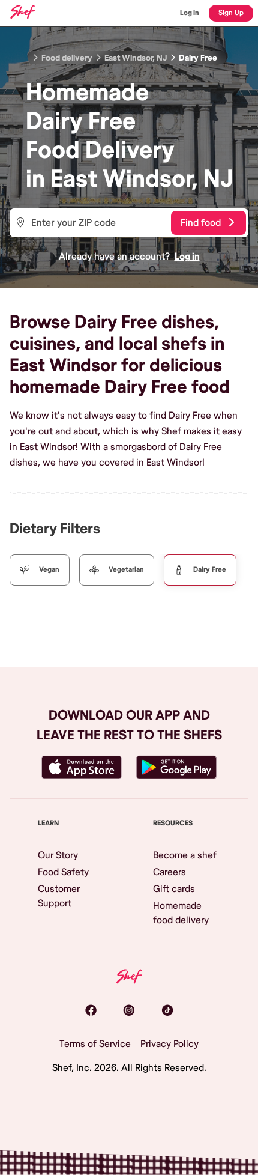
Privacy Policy (169, 1044)
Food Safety (63, 872)
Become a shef (185, 855)
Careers (169, 872)
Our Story (58, 855)
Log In (189, 12)
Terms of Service (95, 1044)
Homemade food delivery (181, 913)
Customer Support (59, 896)
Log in (187, 256)
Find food (201, 223)
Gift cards (174, 889)
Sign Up (231, 12)
